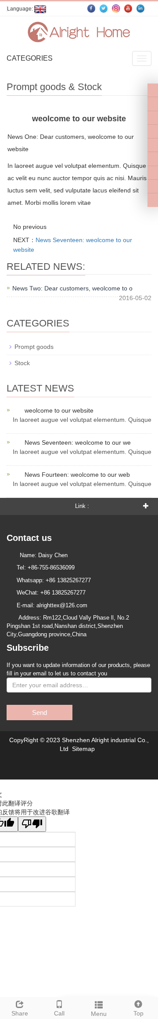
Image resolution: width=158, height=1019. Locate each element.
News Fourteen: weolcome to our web (77, 474)
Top (138, 1013)
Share (19, 1013)
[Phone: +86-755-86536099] (152, 172)
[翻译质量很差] (32, 824)
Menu (99, 1013)
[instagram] (152, 145)
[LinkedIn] (152, 117)
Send (39, 712)
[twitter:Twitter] (152, 103)
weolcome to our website (59, 410)
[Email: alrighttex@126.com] (152, 200)
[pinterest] (152, 131)
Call (59, 1013)
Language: (20, 9)
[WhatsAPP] (152, 186)
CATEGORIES (30, 58)
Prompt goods (34, 346)
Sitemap (83, 748)
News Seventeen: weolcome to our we (78, 442)
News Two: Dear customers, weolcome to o (72, 288)
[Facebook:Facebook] (152, 90)
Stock (22, 362)
